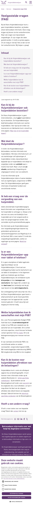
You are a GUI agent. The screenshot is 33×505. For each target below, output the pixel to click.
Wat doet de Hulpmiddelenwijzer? (16, 64)
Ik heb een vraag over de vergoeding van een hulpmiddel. (16, 69)
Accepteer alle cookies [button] (16, 493)
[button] (16, 501)
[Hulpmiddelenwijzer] (11, 2)
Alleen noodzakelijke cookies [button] (16, 497)
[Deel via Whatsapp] (15, 419)
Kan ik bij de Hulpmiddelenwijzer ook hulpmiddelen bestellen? (17, 59)
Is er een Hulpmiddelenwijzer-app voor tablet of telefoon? (17, 75)
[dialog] (16, 480)
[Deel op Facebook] (24, 419)
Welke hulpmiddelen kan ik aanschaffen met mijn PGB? (14, 81)
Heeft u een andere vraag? (13, 91)
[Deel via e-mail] (18, 419)
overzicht (26, 383)
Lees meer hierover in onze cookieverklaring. (14, 478)
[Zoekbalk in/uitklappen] (26, 2)
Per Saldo (19, 333)
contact (15, 411)
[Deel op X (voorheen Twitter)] (27, 419)
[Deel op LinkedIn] (21, 419)
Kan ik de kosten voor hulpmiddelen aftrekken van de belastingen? (16, 86)
